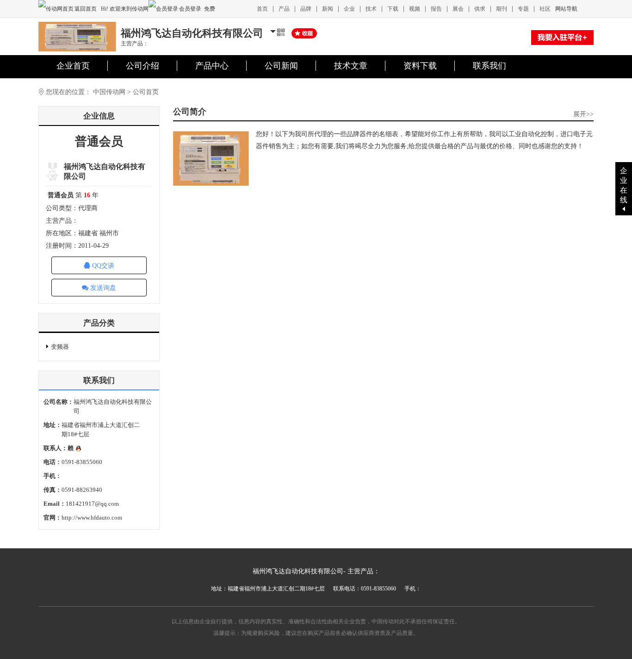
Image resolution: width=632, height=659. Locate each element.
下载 (392, 9)
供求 (479, 9)
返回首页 (86, 9)
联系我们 (489, 65)
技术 (371, 9)
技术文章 (350, 65)
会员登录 (190, 9)
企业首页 (73, 65)
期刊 (501, 9)
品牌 (305, 9)
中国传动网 (109, 91)
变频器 (60, 346)
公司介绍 (142, 65)
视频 (414, 9)
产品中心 (212, 65)
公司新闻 (281, 65)
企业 (349, 9)
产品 (284, 9)
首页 (262, 9)
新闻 (327, 9)
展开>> (583, 114)
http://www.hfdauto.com (92, 517)
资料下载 (420, 65)
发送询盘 (102, 287)
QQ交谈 (102, 265)
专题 (523, 9)
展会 (458, 9)
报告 (436, 9)
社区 (545, 9)
